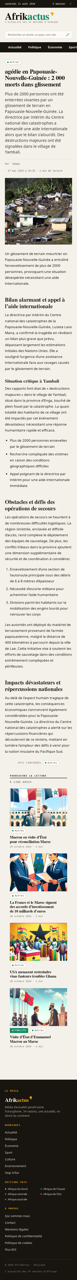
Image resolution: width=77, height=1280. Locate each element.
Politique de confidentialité (23, 1236)
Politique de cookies (18, 1243)
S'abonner (59, 3)
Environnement (15, 1166)
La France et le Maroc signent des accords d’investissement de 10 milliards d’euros (33, 906)
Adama (16, 163)
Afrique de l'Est (52, 1194)
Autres (14, 62)
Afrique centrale (17, 1194)
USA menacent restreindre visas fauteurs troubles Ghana (33, 974)
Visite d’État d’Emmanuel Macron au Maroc (30, 1039)
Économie (55, 47)
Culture (10, 1159)
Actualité (15, 47)
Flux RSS (10, 1249)
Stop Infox (12, 1173)
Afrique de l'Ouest (54, 1189)
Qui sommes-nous (17, 1216)
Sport (8, 1152)
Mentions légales (17, 1229)
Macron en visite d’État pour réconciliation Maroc (30, 839)
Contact (10, 1223)
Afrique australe (17, 1199)
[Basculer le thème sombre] (71, 4)
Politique (34, 47)
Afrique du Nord (18, 1189)
